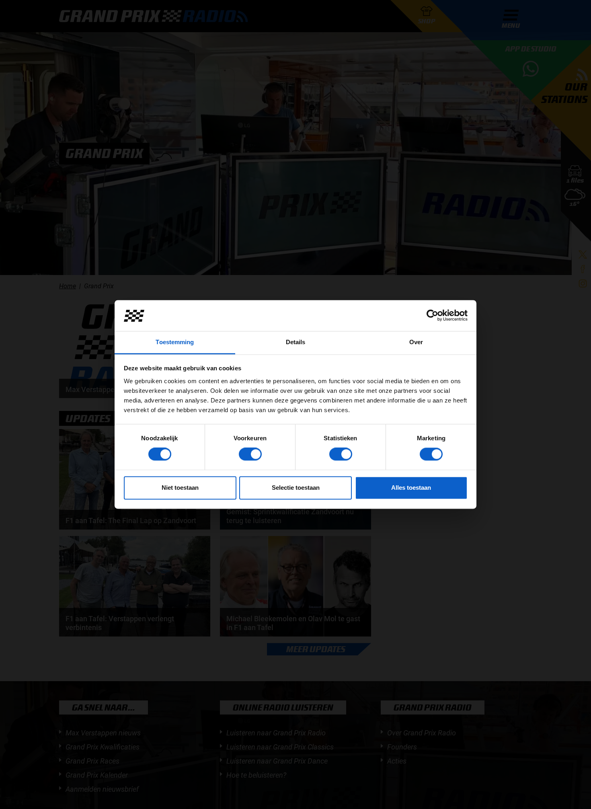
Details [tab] (296, 342)
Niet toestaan (180, 487)
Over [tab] (416, 342)
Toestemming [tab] (175, 342)
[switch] (250, 454)
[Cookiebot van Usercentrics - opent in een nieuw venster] (432, 316)
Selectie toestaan (296, 487)
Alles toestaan (411, 487)
